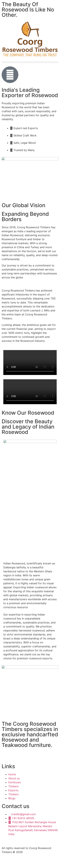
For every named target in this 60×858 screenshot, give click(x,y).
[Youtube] (15, 755)
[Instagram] (24, 755)
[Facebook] (6, 755)
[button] (30, 62)
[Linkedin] (33, 755)
